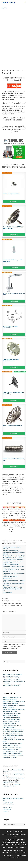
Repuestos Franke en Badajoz (11, 677)
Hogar (4, 800)
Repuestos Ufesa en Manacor (15, 778)
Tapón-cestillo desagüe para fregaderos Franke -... (11, 360)
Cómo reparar (7, 809)
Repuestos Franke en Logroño (11, 679)
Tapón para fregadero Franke (11, 193)
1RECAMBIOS (8, 2)
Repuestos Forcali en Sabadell (12, 603)
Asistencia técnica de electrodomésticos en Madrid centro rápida (13, 739)
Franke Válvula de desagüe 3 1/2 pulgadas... (10, 327)
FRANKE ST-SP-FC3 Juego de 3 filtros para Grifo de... (13, 260)
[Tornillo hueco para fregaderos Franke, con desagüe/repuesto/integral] (14, 448)
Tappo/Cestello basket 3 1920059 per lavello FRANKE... (13, 227)
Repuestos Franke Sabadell (10, 550)
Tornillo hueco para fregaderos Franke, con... (14, 459)
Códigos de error (8, 802)
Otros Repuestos (7, 592)
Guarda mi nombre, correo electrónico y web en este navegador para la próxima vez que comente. (14, 646)
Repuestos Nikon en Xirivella (11, 782)
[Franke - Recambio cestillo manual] (14, 415)
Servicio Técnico (7, 807)
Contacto (8, 831)
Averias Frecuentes (8, 805)
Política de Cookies (17, 831)
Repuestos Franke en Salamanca (12, 674)
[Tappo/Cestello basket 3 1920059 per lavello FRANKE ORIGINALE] (14, 216)
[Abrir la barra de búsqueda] (25, 2)
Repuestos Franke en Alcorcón (11, 685)
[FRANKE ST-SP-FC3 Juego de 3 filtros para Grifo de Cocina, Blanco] (14, 250)
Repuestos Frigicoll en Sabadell (13, 605)
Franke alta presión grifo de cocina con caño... (14, 294)
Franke (6, 598)
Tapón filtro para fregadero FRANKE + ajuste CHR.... (13, 393)
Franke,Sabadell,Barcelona (11, 601)
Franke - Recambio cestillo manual (12, 425)
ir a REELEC (14, 201)
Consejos (5, 811)
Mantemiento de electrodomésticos (13, 798)
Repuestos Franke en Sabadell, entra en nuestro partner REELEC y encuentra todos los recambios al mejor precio (13, 557)
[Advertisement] (14, 25)
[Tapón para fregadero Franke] (14, 183)
